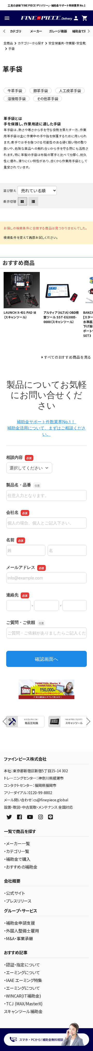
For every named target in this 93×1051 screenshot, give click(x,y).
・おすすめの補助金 (20, 867)
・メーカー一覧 (17, 843)
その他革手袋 (47, 98)
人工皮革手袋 (70, 90)
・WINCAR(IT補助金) (22, 996)
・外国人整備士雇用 (21, 930)
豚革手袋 (40, 90)
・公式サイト (14, 893)
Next (88, 31)
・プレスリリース (17, 901)
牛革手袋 (14, 90)
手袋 (12, 48)
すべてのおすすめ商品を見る (67, 357)
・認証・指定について (22, 964)
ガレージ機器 (58, 31)
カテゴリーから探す (31, 43)
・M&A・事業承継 (18, 938)
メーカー (36, 31)
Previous (4, 31)
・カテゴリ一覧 (16, 851)
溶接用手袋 (16, 98)
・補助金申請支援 (19, 923)
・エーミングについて (22, 972)
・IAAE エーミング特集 (23, 980)
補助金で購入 (81, 31)
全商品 (8, 43)
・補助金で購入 (17, 859)
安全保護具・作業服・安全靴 (67, 43)
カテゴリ (15, 31)
